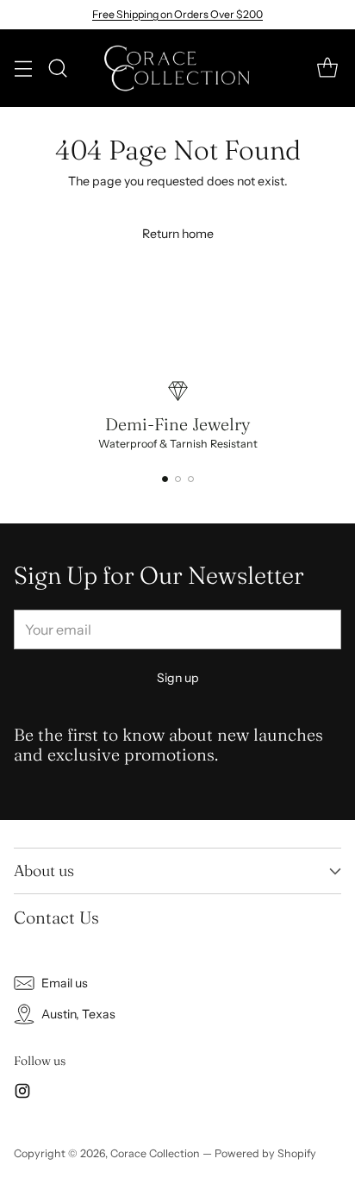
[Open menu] (22, 68)
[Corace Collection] (178, 68)
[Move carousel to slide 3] (191, 479)
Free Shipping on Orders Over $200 (177, 14)
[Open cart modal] (327, 68)
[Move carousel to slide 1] (165, 479)
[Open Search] (57, 68)
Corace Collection (155, 1153)
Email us (64, 983)
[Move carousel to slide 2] (178, 479)
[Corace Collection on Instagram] (22, 1093)
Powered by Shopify (265, 1153)
